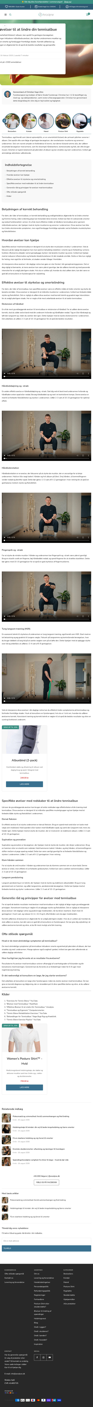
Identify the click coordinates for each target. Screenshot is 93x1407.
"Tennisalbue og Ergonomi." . (25, 1010)
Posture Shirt (69, 1286)
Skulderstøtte (69, 1295)
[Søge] (10, 15)
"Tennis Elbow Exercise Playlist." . (23, 1019)
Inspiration (38, 1344)
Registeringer (39, 1295)
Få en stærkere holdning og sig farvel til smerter (33, 1138)
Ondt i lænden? (40, 1335)
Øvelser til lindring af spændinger (42, 1312)
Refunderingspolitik (42, 1291)
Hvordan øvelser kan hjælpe (17, 175)
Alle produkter (70, 1303)
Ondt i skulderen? (41, 1331)
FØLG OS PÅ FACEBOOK (46, 1182)
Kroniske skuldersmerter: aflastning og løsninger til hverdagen (39, 1149)
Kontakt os (9, 1278)
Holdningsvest (40, 1318)
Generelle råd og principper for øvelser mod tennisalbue (29, 187)
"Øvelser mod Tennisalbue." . (22, 1004)
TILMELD (7, 1248)
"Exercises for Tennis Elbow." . (22, 1001)
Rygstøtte (68, 1291)
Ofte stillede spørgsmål (15, 192)
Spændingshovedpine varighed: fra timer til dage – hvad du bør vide (41, 1160)
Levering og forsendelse (14, 1282)
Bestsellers (68, 1274)
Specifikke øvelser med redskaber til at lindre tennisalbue (29, 183)
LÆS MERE (24, 784)
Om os (36, 1274)
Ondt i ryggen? (40, 1327)
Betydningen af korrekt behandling (20, 171)
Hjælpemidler (69, 1299)
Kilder (8, 196)
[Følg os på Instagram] (43, 1357)
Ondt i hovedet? (40, 1340)
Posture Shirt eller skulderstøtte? (41, 1305)
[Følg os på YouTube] (49, 1357)
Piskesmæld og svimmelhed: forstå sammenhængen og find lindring (41, 1116)
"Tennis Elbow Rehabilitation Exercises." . (26, 1013)
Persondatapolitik (41, 1286)
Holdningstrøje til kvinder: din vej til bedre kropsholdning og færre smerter (43, 1127)
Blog (36, 1323)
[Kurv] (87, 14)
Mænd (66, 1282)
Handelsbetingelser (42, 1282)
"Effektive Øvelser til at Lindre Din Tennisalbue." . (30, 1007)
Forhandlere (39, 1299)
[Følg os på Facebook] (37, 1357)
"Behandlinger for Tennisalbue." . (31, 1016)
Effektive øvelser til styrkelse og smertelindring (25, 179)
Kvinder (67, 1278)
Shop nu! (67, 2)
